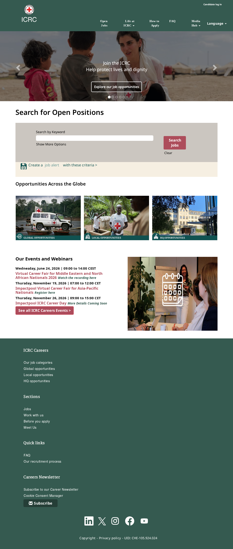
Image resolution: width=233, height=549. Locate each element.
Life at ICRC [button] (129, 23)
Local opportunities (38, 374)
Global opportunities (39, 368)
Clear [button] (168, 153)
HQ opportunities (37, 381)
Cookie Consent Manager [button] (43, 495)
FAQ (172, 21)
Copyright (87, 538)
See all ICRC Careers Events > (44, 310)
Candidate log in (212, 4)
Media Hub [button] (196, 23)
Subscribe (43, 503)
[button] (17, 66)
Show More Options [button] (51, 144)
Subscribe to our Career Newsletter (51, 489)
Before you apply (37, 421)
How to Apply (154, 23)
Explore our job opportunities (116, 87)
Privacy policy (110, 538)
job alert (53, 165)
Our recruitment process (42, 461)
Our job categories (38, 362)
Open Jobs (103, 23)
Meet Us (30, 427)
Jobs (27, 409)
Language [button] (216, 23)
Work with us (33, 415)
